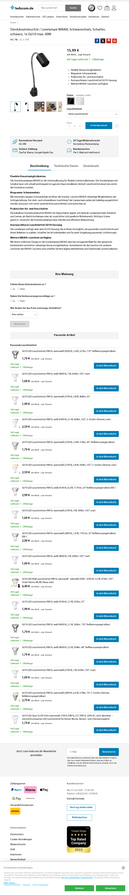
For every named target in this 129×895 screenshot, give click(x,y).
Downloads (91, 166)
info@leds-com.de (74, 763)
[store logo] (22, 7)
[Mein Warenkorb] (107, 8)
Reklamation (79, 817)
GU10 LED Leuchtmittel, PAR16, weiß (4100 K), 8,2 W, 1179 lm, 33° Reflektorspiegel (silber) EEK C (69, 488)
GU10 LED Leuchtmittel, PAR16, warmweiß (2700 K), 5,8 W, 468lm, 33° (56, 397)
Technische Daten (66, 166)
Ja (13, 289)
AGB (12, 849)
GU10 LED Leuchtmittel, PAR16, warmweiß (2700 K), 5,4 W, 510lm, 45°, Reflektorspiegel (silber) (68, 442)
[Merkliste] (100, 8)
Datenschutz (17, 834)
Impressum (16, 854)
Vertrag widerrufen (81, 807)
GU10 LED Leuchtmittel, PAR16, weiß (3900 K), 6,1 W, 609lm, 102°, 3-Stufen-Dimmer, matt (66, 419)
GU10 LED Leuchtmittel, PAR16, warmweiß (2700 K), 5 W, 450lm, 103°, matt (59, 511)
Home (13, 23)
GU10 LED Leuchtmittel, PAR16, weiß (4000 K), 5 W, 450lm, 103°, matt (56, 556)
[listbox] (93, 102)
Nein (22, 289)
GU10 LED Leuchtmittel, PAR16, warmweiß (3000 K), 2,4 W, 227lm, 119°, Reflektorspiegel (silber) (69, 351)
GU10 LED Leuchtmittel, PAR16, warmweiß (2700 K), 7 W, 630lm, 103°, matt (59, 670)
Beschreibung (39, 166)
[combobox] (52, 8)
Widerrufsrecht (18, 844)
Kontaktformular (75, 799)
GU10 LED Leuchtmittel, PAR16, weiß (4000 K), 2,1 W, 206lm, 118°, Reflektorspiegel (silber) (66, 625)
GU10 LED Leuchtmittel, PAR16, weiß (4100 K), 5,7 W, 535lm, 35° (53, 602)
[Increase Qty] (80, 126)
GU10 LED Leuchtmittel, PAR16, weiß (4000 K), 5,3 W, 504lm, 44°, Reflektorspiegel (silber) (65, 647)
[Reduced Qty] (69, 126)
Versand (86, 55)
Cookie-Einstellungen (21, 839)
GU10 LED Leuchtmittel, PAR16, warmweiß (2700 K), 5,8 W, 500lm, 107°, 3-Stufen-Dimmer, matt (69, 465)
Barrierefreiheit (18, 859)
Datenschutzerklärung (76, 766)
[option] (71, 101)
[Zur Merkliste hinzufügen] (117, 125)
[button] (27, 107)
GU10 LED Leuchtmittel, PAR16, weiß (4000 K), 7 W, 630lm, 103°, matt (56, 374)
